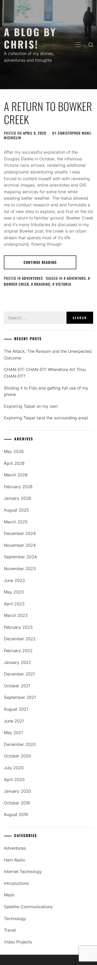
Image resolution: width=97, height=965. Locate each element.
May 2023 (14, 592)
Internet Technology (23, 871)
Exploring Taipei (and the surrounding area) (46, 417)
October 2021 (17, 685)
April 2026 (14, 463)
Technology (15, 918)
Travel (10, 930)
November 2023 (20, 568)
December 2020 (20, 744)
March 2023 (16, 615)
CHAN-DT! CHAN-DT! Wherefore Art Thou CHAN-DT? (45, 373)
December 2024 (20, 533)
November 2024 (20, 545)
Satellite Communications (28, 906)
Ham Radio (14, 859)
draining (42, 284)
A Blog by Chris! (30, 37)
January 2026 (17, 498)
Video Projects (18, 941)
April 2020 (14, 779)
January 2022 (17, 662)
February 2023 (18, 627)
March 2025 (15, 521)
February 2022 (18, 650)
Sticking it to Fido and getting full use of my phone (46, 391)
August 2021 (16, 709)
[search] (90, 44)
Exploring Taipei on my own (31, 406)
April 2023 (14, 603)
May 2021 (13, 732)
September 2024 (20, 556)
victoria (63, 284)
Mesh (9, 894)
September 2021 (20, 697)
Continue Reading (40, 262)
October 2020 (17, 755)
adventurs (76, 278)
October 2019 (17, 802)
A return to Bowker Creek (48, 112)
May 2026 (14, 451)
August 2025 (16, 510)
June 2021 (14, 720)
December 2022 (20, 638)
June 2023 (14, 580)
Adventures (32, 278)
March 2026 (16, 474)
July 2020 (14, 767)
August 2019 (16, 814)
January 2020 (17, 791)
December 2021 (19, 673)
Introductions (16, 883)
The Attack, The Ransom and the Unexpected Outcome (48, 354)
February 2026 (18, 486)
